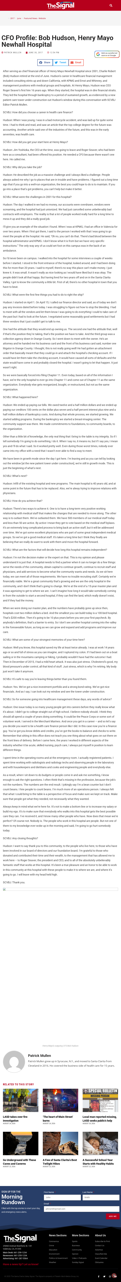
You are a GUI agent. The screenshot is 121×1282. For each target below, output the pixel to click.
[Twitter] (104, 1277)
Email (46, 1204)
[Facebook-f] (99, 1277)
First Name (49, 1192)
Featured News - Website (35, 18)
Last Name (87, 1192)
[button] (10, 5)
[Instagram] (110, 1277)
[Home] (7, 18)
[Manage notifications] (114, 1275)
